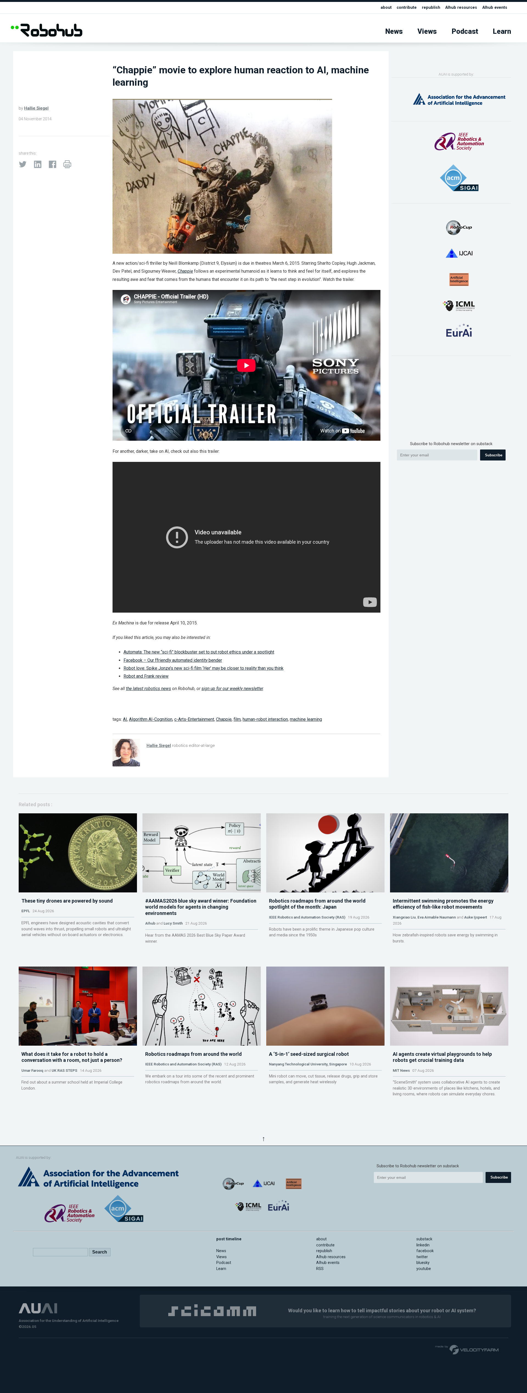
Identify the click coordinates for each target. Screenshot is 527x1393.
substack (424, 1239)
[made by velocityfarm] (467, 1349)
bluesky (423, 1262)
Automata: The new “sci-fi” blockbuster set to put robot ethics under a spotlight (199, 652)
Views (427, 31)
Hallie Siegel (36, 108)
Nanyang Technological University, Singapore (308, 1064)
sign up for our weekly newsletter (232, 688)
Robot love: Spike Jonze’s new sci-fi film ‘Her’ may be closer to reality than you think (204, 668)
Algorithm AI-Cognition (150, 719)
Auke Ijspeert (475, 917)
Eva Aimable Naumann (436, 917)
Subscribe (493, 455)
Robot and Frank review (146, 676)
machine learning (306, 719)
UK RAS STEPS (64, 1070)
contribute (407, 7)
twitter (422, 1257)
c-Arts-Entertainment (194, 719)
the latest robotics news (148, 688)
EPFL (25, 911)
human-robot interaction (265, 719)
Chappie (224, 719)
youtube (423, 1268)
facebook (425, 1251)
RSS (320, 1268)
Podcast (465, 31)
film (237, 719)
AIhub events (494, 7)
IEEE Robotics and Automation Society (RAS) (307, 917)
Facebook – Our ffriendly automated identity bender (173, 660)
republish (431, 7)
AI (125, 719)
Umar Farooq (32, 1070)
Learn (502, 31)
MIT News (401, 1070)
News (394, 31)
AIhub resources (461, 7)
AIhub (150, 923)
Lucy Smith (173, 923)
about (386, 7)
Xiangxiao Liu (404, 917)
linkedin (423, 1245)
